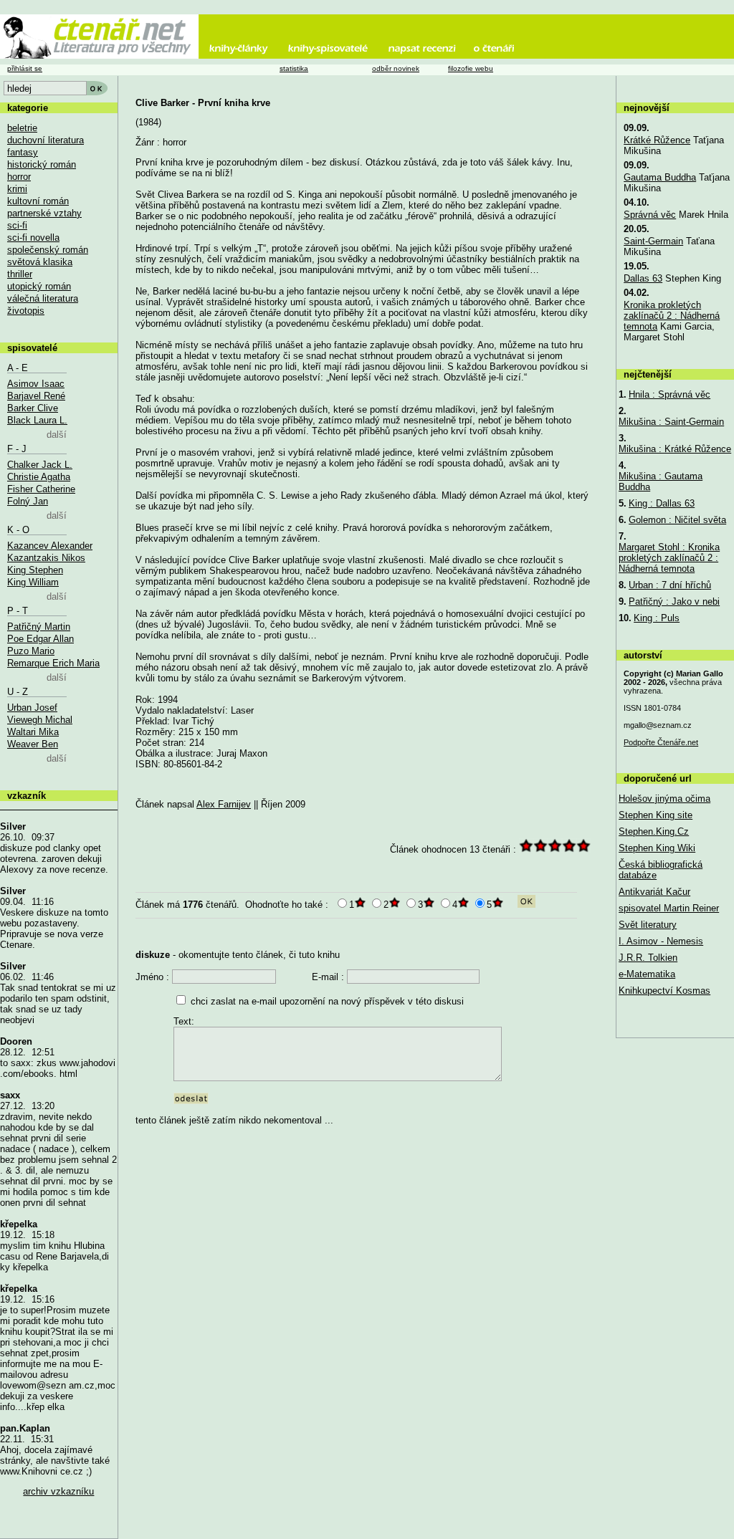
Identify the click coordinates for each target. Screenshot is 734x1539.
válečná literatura (42, 298)
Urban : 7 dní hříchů (670, 585)
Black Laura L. (37, 420)
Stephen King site (655, 815)
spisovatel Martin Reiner (669, 908)
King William (33, 582)
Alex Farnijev (223, 804)
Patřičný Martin (38, 626)
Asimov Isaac (36, 383)
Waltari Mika (33, 732)
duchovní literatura (45, 140)
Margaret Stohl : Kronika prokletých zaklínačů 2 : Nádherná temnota (669, 558)
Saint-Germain (653, 241)
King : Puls (657, 618)
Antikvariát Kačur (654, 891)
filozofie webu (470, 68)
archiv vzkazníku (58, 1491)
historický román (41, 164)
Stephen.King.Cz (654, 831)
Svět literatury (648, 924)
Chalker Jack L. (39, 464)
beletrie (22, 128)
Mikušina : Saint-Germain (671, 421)
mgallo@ (658, 725)
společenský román (47, 249)
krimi (17, 188)
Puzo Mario (30, 651)
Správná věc (650, 214)
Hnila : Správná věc (669, 394)
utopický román (39, 286)
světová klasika (39, 261)
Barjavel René (36, 395)
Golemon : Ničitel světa (677, 519)
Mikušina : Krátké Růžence (675, 449)
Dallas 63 (643, 278)
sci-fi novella (33, 237)
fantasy (22, 152)
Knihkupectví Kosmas (664, 990)
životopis (25, 310)
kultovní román (38, 201)
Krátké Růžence (657, 140)
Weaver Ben (32, 744)
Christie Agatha (38, 476)
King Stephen (35, 570)
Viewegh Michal (39, 719)
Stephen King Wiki (657, 848)
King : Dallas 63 (662, 503)
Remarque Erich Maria (53, 663)
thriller (19, 274)
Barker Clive (32, 408)
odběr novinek (395, 68)
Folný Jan (27, 501)
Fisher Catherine (41, 489)
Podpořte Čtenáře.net (661, 742)
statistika (294, 68)
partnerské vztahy (44, 213)
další (57, 434)
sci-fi (17, 225)
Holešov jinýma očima (664, 798)
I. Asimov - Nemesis (661, 941)
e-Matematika (647, 974)
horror (19, 176)
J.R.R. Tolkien (648, 957)
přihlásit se (24, 68)
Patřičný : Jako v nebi (674, 601)
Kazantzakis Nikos (46, 557)
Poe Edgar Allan (40, 638)
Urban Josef (32, 707)
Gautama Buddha (660, 177)
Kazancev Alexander (49, 545)
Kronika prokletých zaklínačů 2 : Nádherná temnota (672, 315)
